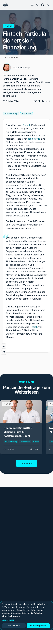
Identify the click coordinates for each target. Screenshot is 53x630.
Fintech (27, 125)
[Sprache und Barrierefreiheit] (42, 4)
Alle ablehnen (13, 625)
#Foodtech (25, 442)
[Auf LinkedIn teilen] (3, 346)
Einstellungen (8, 620)
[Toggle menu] (32, 4)
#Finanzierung (11, 442)
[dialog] (26, 615)
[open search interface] (37, 4)
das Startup (34, 138)
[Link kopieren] (3, 352)
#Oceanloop (38, 442)
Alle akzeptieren (38, 625)
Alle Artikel (27, 463)
